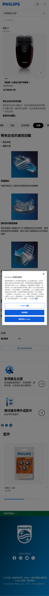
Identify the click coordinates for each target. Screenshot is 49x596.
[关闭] (43, 274)
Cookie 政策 (34, 298)
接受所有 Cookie (24, 319)
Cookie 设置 (24, 305)
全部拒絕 (24, 312)
